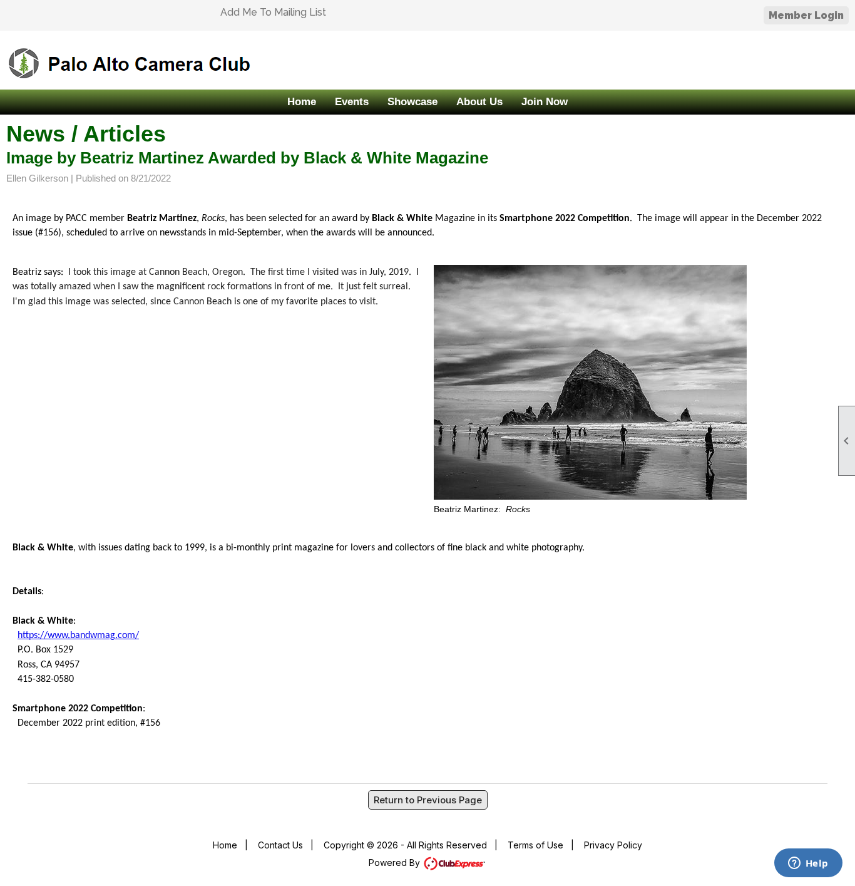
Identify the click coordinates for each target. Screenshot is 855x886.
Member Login (806, 15)
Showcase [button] (412, 102)
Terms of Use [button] (535, 845)
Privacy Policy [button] (613, 845)
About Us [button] (479, 102)
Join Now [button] (544, 102)
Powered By (395, 862)
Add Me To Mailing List (273, 12)
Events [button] (352, 102)
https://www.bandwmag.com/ (78, 636)
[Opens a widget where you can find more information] (808, 864)
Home (301, 102)
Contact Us (280, 845)
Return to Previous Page (428, 800)
